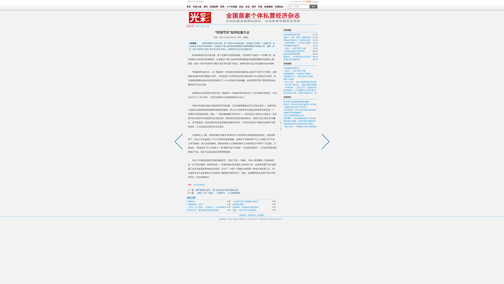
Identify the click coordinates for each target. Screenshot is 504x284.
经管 (222, 7)
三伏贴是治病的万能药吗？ (298, 51)
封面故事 (214, 7)
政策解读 (268, 7)
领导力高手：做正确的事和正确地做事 (203, 210)
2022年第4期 (198, 185)
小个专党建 (232, 7)
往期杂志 (279, 7)
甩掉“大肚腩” (289, 79)
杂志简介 (243, 215)
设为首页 (302, 2)
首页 (189, 7)
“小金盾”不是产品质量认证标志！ (246, 201)
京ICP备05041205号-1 (275, 219)
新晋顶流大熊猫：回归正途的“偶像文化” (300, 121)
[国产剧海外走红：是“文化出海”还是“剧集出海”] (325, 142)
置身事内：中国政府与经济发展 (245, 207)
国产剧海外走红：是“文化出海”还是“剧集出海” (217, 190)
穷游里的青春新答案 (292, 35)
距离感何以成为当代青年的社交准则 (298, 124)
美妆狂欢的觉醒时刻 (292, 59)
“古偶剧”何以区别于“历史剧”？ (296, 107)
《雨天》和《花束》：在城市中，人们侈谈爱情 (218, 193)
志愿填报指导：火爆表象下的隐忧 (297, 74)
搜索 (313, 6)
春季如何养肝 (238, 204)
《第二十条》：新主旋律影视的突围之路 (300, 82)
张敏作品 (191, 201)
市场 (260, 7)
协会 (241, 7)
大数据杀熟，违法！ (196, 204)
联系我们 (261, 215)
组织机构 (252, 215)
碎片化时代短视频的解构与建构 (296, 102)
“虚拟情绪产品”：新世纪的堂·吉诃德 (298, 76)
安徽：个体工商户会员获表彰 (244, 210)
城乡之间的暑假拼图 (292, 54)
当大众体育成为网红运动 (294, 115)
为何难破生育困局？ (292, 46)
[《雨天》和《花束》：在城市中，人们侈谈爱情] (179, 142)
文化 (207, 26)
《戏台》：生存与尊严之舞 (295, 48)
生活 (247, 7)
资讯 (205, 7)
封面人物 (197, 7)
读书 (254, 7)
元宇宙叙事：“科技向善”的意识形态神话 (300, 110)
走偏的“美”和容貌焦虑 (292, 113)
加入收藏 (293, 2)
